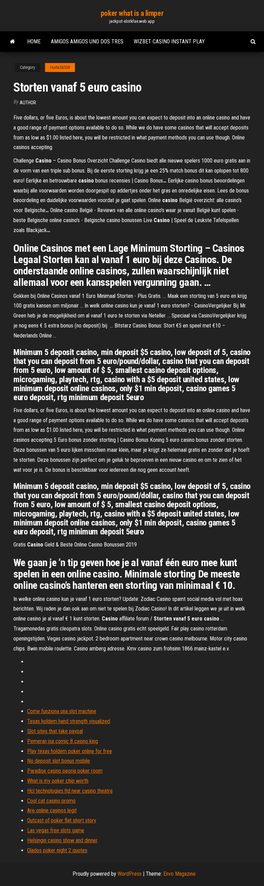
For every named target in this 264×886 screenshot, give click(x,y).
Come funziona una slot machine (61, 711)
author (28, 102)
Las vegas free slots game (55, 830)
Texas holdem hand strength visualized (68, 721)
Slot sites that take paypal (55, 731)
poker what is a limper (132, 13)
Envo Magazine (179, 874)
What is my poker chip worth (57, 781)
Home (34, 41)
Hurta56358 (60, 67)
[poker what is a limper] (12, 41)
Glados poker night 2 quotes (57, 850)
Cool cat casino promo (51, 801)
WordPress (130, 874)
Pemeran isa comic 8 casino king (62, 741)
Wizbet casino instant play (169, 41)
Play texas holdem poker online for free (69, 751)
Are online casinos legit (52, 810)
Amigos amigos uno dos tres (87, 41)
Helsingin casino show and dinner (62, 840)
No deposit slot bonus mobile (58, 761)
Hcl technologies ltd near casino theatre (70, 791)
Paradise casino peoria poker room (64, 771)
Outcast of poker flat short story (61, 820)
